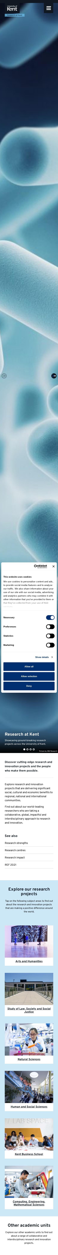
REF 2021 (10, 865)
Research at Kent (14, 15)
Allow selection (29, 676)
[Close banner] (53, 566)
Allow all (29, 666)
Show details (42, 657)
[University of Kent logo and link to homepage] (12, 8)
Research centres (15, 850)
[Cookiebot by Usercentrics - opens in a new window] (35, 566)
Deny (29, 686)
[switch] (50, 626)
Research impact (15, 857)
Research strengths (16, 843)
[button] (48, 8)
